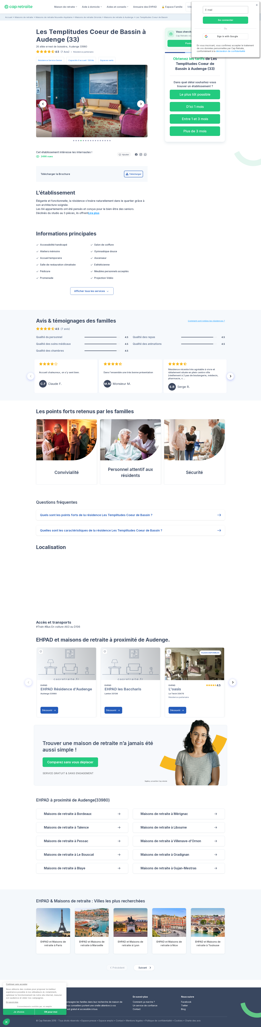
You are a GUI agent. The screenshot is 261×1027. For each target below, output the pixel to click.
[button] (136, 154)
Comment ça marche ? (144, 1002)
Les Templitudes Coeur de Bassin (152, 17)
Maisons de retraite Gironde (88, 17)
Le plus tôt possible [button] (195, 94)
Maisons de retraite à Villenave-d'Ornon (170, 841)
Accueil (8, 17)
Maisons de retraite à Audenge (118, 17)
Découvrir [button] (47, 710)
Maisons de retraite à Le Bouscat (69, 854)
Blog (183, 1009)
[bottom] (40, 651)
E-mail (208, 9)
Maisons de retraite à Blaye (64, 868)
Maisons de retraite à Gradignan (164, 854)
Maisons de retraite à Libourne (163, 827)
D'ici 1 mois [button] (195, 107)
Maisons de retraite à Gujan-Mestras (168, 868)
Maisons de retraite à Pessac (66, 841)
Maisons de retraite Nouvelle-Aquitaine (54, 17)
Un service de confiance (145, 1005)
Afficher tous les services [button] (89, 291)
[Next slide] (140, 104)
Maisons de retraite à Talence (66, 827)
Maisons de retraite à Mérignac (164, 814)
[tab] (73, 140)
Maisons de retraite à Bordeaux (68, 814)
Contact (136, 1009)
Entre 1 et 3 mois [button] (195, 119)
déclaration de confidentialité (230, 51)
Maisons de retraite (24, 17)
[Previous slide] (43, 104)
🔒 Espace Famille (172, 6)
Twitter (184, 1005)
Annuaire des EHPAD (145, 6)
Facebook (186, 1002)
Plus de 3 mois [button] (194, 131)
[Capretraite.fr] (18, 6)
